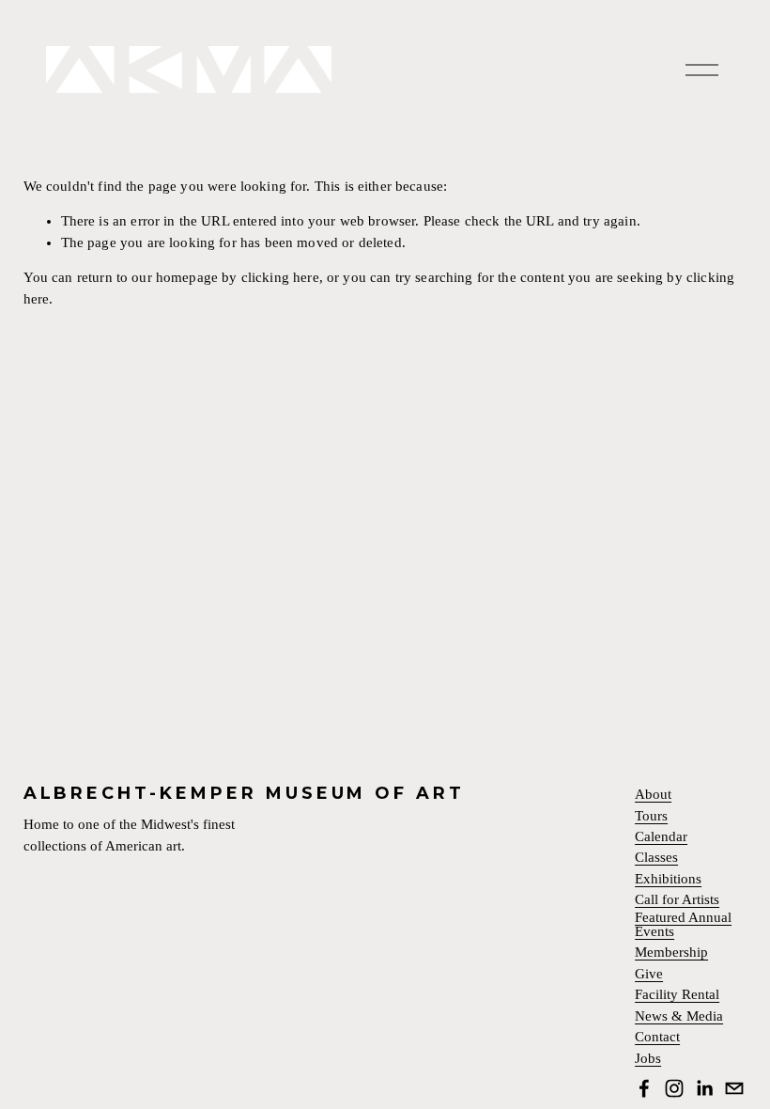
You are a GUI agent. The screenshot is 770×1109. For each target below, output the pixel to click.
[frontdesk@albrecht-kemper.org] (734, 1088)
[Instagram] (674, 1088)
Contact (657, 1037)
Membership (671, 952)
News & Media (679, 1016)
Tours (651, 816)
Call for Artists (677, 900)
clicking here (280, 277)
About (653, 795)
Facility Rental (677, 995)
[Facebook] (644, 1088)
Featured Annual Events (683, 925)
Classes (656, 858)
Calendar (661, 837)
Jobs (648, 1059)
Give (649, 974)
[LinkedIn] (704, 1088)
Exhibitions (668, 879)
